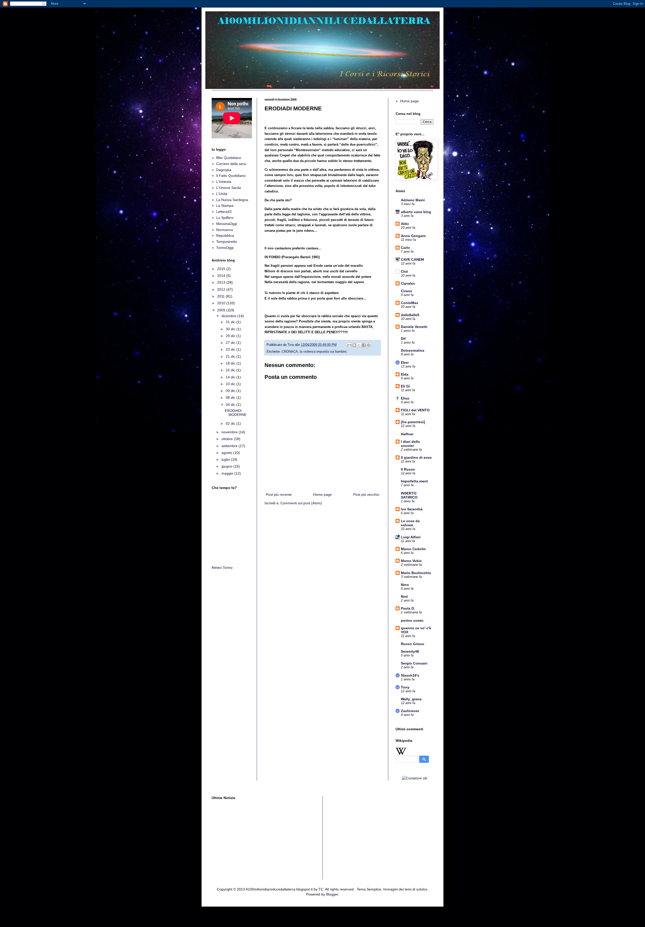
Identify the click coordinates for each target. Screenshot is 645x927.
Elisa (405, 398)
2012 (221, 289)
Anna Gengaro (413, 236)
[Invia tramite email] (349, 345)
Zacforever (410, 711)
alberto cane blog (416, 212)
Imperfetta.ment (414, 481)
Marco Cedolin (413, 549)
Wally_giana (411, 699)
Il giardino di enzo (416, 457)
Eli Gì (405, 386)
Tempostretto (226, 242)
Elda (404, 374)
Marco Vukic (411, 561)
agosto (227, 453)
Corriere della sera (231, 164)
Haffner (407, 434)
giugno (227, 466)
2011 (221, 296)
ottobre (227, 439)
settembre (230, 446)
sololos (421, 889)
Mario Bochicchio (416, 573)
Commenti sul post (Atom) (301, 503)
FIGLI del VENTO (415, 410)
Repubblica (225, 236)
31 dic (231, 322)
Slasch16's (410, 675)
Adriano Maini (413, 200)
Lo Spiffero (225, 218)
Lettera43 (224, 212)
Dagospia (223, 170)
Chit (404, 272)
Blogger (332, 894)
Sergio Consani (414, 663)
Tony (405, 687)
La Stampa (225, 206)
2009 (221, 310)
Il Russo (408, 469)
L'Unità (221, 194)
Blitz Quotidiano (228, 158)
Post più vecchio (366, 494)
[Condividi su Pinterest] (368, 345)
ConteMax (409, 303)
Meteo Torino (222, 568)
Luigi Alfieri (411, 537)
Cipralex (408, 283)
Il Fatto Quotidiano (231, 176)
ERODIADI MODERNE (235, 413)
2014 (221, 276)
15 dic (231, 370)
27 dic (231, 343)
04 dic (231, 405)
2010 (221, 303)
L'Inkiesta (223, 182)
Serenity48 (410, 651)
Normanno (224, 230)
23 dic (231, 349)
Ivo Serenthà (412, 509)
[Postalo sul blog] (354, 345)
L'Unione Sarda (228, 188)
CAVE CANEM (412, 259)
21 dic (231, 356)
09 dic (231, 391)
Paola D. (408, 608)
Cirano (406, 291)
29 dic (231, 336)
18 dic (231, 363)
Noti (404, 596)
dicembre (229, 316)
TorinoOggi (225, 248)
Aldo (405, 224)
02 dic (231, 423)
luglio (226, 459)
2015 (221, 269)
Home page (322, 494)
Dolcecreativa (412, 350)
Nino (405, 585)
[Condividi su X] (359, 345)
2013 (221, 282)
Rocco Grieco (412, 644)
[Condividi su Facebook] (363, 345)
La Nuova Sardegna (232, 200)
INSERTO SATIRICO (409, 495)
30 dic (231, 329)
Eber (405, 362)
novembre (230, 432)
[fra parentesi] (413, 422)
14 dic (231, 377)
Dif (403, 339)
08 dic (231, 397)
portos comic (412, 620)
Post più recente (279, 494)
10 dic (231, 384)
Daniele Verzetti (414, 327)
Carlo (405, 248)
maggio (227, 473)
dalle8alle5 (410, 315)
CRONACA (290, 351)
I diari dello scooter (410, 444)
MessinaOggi (226, 224)
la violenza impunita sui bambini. (323, 351)
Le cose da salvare (410, 523)
